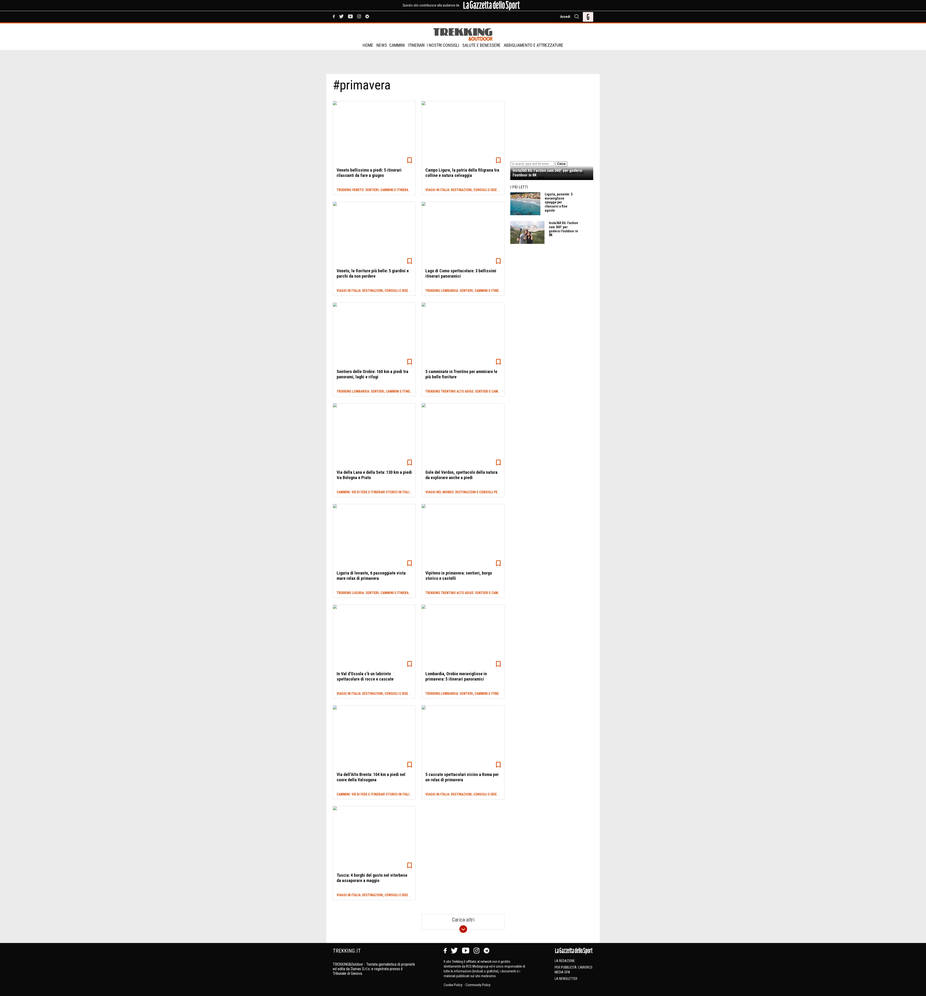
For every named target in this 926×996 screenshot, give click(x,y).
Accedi (565, 17)
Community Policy (478, 985)
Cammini (397, 45)
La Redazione (565, 961)
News (381, 45)
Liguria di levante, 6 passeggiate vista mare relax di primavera (371, 575)
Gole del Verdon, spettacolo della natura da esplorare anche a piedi (461, 475)
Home (368, 45)
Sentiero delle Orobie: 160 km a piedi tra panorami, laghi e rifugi (372, 374)
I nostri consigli (443, 45)
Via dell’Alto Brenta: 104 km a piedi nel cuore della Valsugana (371, 777)
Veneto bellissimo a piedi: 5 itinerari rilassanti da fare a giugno (369, 172)
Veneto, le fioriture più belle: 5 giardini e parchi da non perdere (373, 273)
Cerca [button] (561, 164)
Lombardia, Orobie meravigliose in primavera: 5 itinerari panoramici (456, 676)
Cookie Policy (453, 985)
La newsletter (566, 979)
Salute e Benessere (481, 45)
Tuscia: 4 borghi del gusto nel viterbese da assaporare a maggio (372, 878)
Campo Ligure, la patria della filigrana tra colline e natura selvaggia (462, 172)
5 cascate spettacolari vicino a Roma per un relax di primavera (462, 777)
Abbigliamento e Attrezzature (533, 45)
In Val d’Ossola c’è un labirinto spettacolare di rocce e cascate (365, 676)
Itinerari (416, 45)
